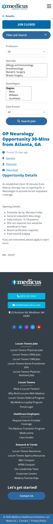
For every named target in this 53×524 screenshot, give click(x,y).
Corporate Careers (26, 473)
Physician (11, 164)
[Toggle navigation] (49, 6)
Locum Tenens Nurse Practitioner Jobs (26, 365)
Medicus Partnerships (26, 478)
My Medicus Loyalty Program (27, 402)
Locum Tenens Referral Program (27, 397)
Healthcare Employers (26, 414)
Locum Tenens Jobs (26, 343)
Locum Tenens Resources (26, 451)
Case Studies (26, 437)
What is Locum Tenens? (27, 388)
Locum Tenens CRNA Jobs (26, 354)
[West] (18, 91)
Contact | (24, 520)
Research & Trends (26, 444)
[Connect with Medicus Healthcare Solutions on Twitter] (32, 327)
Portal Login (26, 406)
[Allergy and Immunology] (26, 65)
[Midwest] (18, 95)
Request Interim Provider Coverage (26, 422)
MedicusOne (26, 433)
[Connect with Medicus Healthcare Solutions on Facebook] (14, 327)
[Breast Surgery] (26, 75)
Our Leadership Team (27, 469)
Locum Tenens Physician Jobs (26, 350)
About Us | (12, 520)
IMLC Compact (26, 460)
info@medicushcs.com (27, 305)
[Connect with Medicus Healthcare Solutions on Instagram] (26, 327)
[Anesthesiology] (26, 68)
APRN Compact (26, 464)
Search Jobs (28, 121)
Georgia (10, 158)
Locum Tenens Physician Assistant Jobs (26, 373)
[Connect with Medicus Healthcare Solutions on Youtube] (39, 327)
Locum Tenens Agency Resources (26, 455)
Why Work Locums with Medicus (26, 393)
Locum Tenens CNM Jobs (26, 359)
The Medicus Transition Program (26, 428)
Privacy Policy (38, 520)
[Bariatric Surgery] (26, 72)
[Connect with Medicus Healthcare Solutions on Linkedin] (20, 327)
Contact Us (26, 496)
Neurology (12, 170)
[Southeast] (18, 98)
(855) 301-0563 (28, 296)
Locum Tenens (26, 382)
